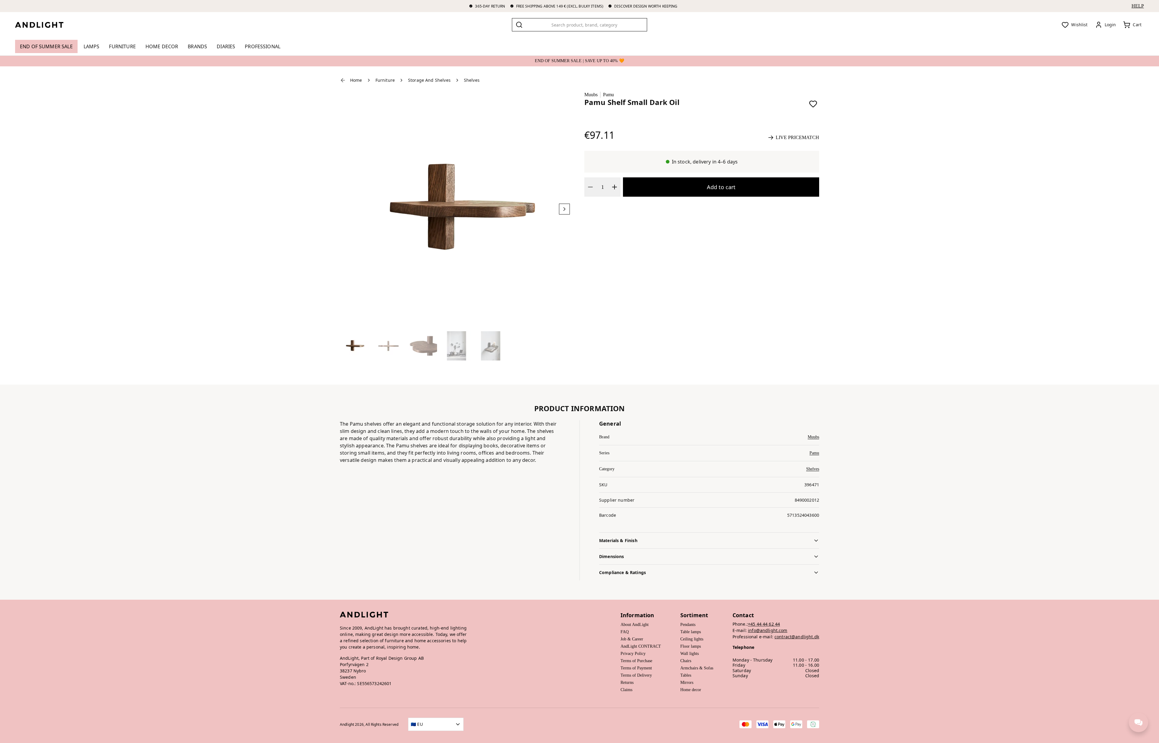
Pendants (687, 624)
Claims (626, 689)
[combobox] (579, 24)
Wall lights (689, 653)
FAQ (625, 632)
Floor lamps (690, 646)
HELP (1138, 5)
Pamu (608, 94)
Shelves (812, 469)
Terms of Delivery (636, 675)
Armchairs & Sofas (696, 668)
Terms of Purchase (636, 661)
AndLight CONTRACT (641, 646)
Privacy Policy (633, 653)
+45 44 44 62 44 (764, 624)
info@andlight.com (767, 630)
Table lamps (690, 632)
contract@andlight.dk (796, 637)
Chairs (685, 661)
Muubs (591, 94)
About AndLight (635, 624)
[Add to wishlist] (813, 104)
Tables (685, 675)
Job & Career (632, 639)
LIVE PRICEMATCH (797, 137)
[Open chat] (1138, 722)
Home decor (690, 689)
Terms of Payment (636, 668)
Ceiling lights (691, 639)
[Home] (44, 24)
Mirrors (686, 682)
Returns (627, 682)
